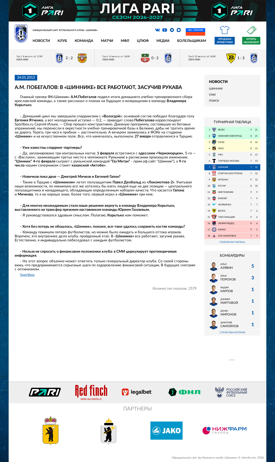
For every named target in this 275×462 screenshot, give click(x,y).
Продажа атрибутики (225, 40)
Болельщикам (191, 40)
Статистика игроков (232, 332)
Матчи (107, 40)
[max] (178, 30)
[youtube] (164, 30)
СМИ (212, 94)
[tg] (172, 30)
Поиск (214, 100)
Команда (84, 40)
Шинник (216, 88)
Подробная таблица (232, 242)
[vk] (157, 30)
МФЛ (125, 40)
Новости (41, 40)
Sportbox (27, 275)
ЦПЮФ (143, 40)
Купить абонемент (251, 40)
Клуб (62, 40)
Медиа (163, 40)
